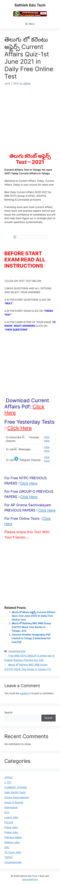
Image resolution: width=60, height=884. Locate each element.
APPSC (8, 777)
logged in (25, 693)
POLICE (8, 822)
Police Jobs (11, 827)
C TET (8, 782)
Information (11, 807)
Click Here (19, 428)
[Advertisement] (30, 121)
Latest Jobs (11, 817)
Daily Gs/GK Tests (14, 792)
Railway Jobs (12, 842)
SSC (6, 847)
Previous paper (13, 837)
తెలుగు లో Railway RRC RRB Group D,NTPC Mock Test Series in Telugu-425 (31, 627)
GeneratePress (30, 879)
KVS (6, 812)
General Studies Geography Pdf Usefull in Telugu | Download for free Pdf (31, 638)
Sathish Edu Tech (30, 5)
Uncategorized (16, 651)
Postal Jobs (11, 832)
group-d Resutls (13, 802)
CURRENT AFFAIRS (15, 787)
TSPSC (8, 857)
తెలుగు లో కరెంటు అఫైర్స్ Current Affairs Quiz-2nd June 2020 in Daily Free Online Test (33, 616)
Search (8, 712)
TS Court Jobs (12, 852)
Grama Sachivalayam (16, 797)
